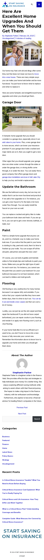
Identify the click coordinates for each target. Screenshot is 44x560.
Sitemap (22, 556)
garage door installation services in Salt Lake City (21, 177)
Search (37, 419)
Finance (5, 444)
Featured (5, 440)
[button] (32, 4)
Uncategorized (8, 38)
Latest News (7, 452)
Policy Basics (7, 456)
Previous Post (22, 407)
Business (6, 437)
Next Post (22, 414)
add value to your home (11, 142)
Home (4, 448)
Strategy (5, 460)
